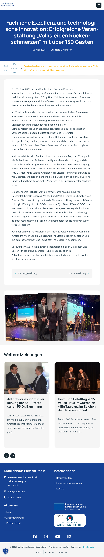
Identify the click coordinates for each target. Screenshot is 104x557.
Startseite (6, 68)
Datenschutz (63, 552)
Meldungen (15, 68)
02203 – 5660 (15, 497)
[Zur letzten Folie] (6, 455)
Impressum (49, 552)
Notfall (38, 552)
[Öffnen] (98, 5)
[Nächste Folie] (12, 455)
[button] (5, 551)
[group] (26, 405)
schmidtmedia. (88, 547)
